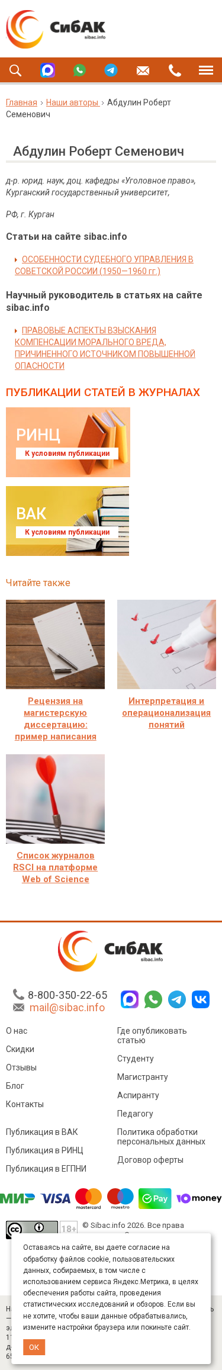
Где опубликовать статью (152, 1035)
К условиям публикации (67, 453)
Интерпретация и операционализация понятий (166, 713)
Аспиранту (138, 1095)
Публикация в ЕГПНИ (46, 1168)
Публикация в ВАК (42, 1132)
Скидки (20, 1049)
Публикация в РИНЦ (44, 1150)
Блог (15, 1086)
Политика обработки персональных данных (161, 1136)
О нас (16, 1030)
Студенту (135, 1058)
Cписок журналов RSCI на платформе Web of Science (55, 867)
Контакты (25, 1104)
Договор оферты (150, 1160)
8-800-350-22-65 (67, 995)
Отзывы (21, 1067)
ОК (34, 1347)
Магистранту (142, 1077)
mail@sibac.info (67, 1007)
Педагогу (135, 1113)
